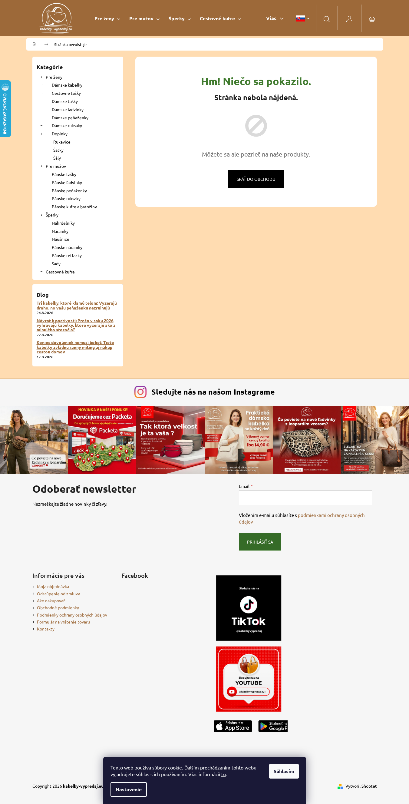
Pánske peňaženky (69, 190)
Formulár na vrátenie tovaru (63, 621)
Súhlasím (284, 771)
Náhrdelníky (63, 223)
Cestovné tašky (66, 93)
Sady (56, 263)
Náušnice (60, 239)
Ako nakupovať (51, 600)
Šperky (52, 214)
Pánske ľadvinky (67, 182)
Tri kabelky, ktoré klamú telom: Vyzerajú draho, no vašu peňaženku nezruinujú (77, 305)
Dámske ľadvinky (68, 109)
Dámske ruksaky (67, 125)
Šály (57, 157)
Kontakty (45, 628)
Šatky (58, 150)
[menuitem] (107, 18)
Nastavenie (129, 789)
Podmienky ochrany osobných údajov (72, 614)
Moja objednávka (53, 586)
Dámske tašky (65, 101)
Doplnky (60, 133)
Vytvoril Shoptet (361, 786)
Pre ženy (54, 77)
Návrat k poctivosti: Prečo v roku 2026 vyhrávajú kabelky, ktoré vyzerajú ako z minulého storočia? (76, 325)
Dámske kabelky (67, 85)
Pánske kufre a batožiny (74, 206)
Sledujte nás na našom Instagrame (213, 391)
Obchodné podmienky (58, 607)
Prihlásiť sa (260, 541)
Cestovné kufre (60, 271)
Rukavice (62, 141)
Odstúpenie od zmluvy (58, 593)
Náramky (60, 231)
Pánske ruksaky (66, 198)
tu (223, 774)
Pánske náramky (67, 247)
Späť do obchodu (256, 179)
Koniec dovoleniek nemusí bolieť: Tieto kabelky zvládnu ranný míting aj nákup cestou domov (75, 347)
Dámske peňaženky (70, 117)
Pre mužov (56, 166)
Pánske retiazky (67, 255)
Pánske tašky (64, 174)
